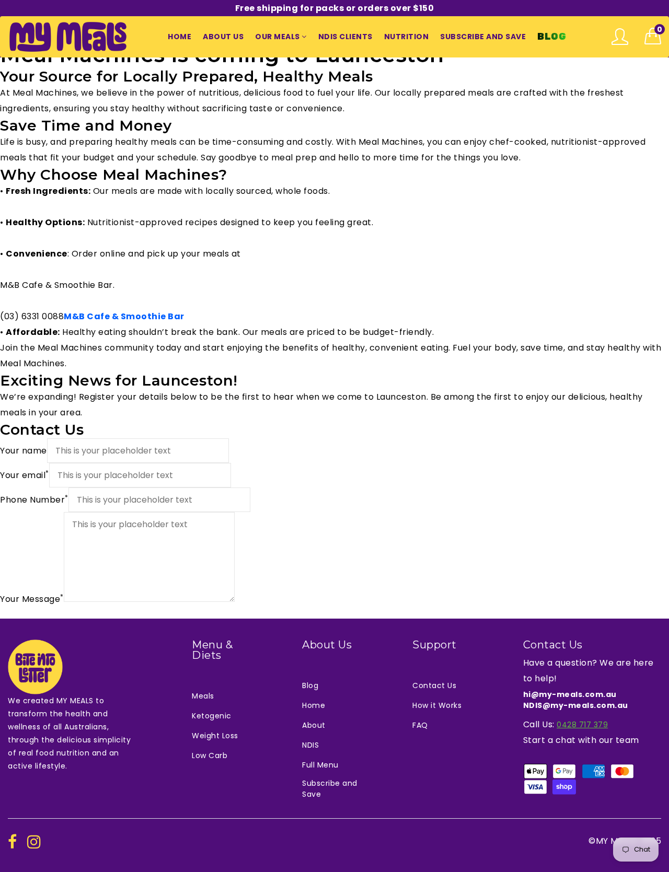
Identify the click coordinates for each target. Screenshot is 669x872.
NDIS (310, 745)
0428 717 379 (582, 724)
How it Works (437, 705)
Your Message (32, 598)
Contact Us (434, 685)
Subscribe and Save (329, 788)
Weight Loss (215, 735)
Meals (203, 696)
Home (313, 705)
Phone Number (34, 499)
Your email (24, 475)
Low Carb (209, 755)
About (314, 725)
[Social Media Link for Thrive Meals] (12, 842)
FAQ (420, 725)
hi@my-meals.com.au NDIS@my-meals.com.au (575, 700)
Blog (310, 685)
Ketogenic (212, 716)
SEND (10, 612)
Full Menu (320, 765)
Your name (23, 451)
